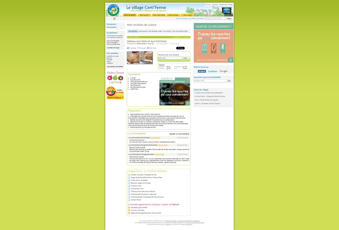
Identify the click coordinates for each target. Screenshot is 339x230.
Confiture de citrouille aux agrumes (144, 194)
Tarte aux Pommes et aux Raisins (143, 191)
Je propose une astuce (114, 37)
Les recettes (132, 31)
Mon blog (188, 15)
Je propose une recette (115, 36)
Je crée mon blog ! (113, 48)
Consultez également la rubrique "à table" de (153, 204)
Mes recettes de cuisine (142, 24)
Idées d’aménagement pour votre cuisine (146, 213)
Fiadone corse (136, 186)
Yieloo (168, 224)
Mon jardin (144, 15)
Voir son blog (155, 138)
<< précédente (176, 37)
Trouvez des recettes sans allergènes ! (209, 93)
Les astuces (142, 31)
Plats (108, 61)
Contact (215, 4)
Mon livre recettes (113, 41)
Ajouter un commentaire (178, 134)
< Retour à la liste (133, 37)
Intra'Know (188, 224)
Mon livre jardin (112, 42)
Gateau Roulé (136, 200)
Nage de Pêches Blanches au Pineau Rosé (146, 177)
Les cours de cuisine (180, 31)
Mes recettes (129, 15)
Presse (230, 4)
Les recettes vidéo (155, 31)
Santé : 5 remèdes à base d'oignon (207, 103)
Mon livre (153, 48)
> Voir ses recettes (161, 44)
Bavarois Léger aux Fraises (141, 183)
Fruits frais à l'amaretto (139, 180)
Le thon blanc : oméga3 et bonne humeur (210, 96)
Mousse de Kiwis (137, 189)
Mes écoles (173, 15)
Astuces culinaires (137, 210)
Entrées (109, 60)
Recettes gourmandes (139, 207)
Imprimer (132, 48)
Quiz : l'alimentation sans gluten (206, 100)
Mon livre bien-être (113, 44)
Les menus (167, 31)
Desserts (110, 63)
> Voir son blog (174, 44)
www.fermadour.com (197, 223)
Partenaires (223, 4)
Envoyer (143, 48)
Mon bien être (159, 15)
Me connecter (111, 27)
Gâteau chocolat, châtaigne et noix (144, 175)
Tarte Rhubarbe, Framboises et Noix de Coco (147, 197)
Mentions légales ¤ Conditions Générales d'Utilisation (182, 221)
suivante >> (186, 37)
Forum (209, 4)
